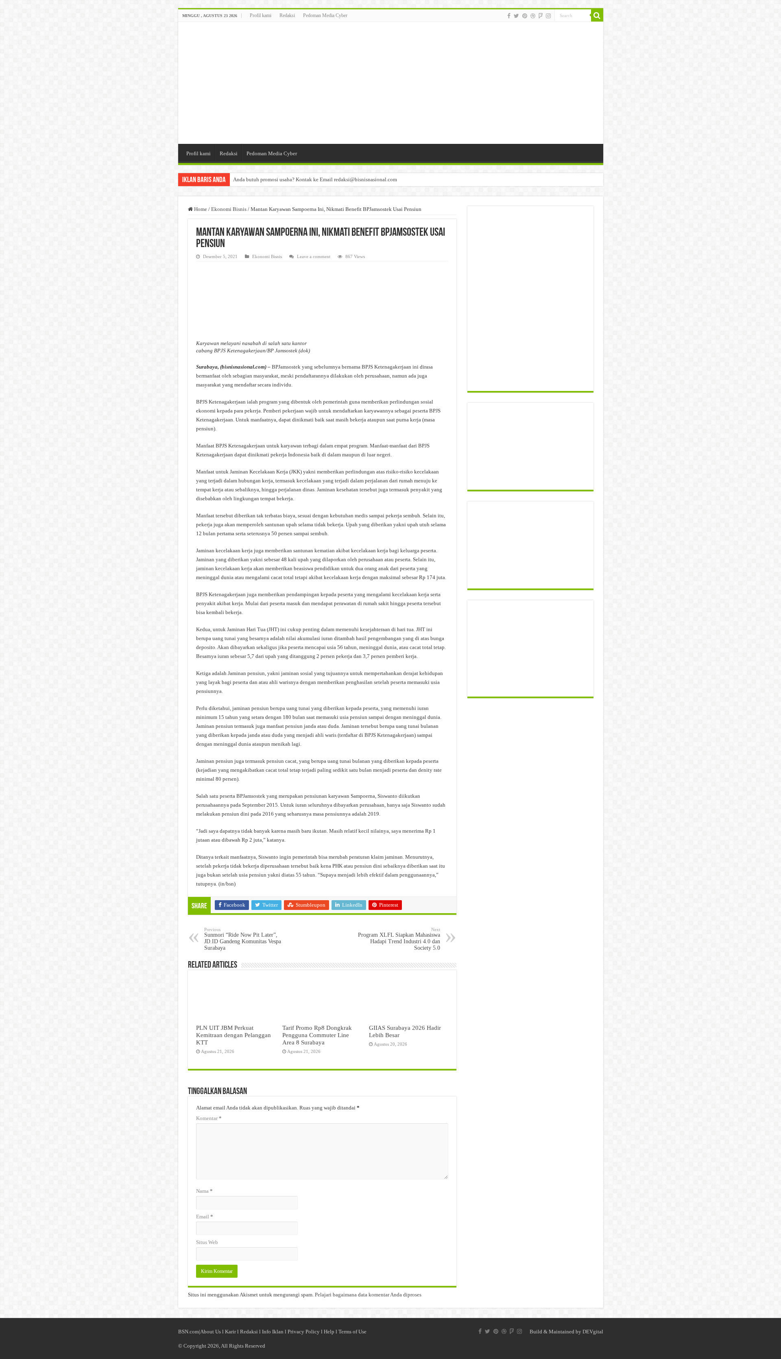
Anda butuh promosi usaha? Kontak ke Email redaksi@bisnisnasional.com (315, 179)
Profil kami (260, 15)
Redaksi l (251, 1332)
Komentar (209, 1118)
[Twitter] (516, 16)
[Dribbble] (533, 16)
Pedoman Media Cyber (325, 15)
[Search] (597, 15)
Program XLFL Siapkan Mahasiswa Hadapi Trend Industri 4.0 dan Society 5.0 (399, 939)
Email (204, 1217)
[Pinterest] (524, 16)
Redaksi (287, 15)
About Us (210, 1332)
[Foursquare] (540, 16)
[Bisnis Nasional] (390, 83)
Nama (204, 1191)
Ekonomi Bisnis (229, 209)
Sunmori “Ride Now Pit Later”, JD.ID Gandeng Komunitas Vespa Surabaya (242, 939)
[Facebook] (508, 16)
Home (200, 209)
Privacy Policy (304, 1332)
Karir (230, 1332)
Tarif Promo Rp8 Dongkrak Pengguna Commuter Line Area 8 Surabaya (317, 1035)
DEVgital (592, 1332)
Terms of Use (352, 1332)
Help (329, 1332)
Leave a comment (313, 256)
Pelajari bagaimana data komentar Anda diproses (368, 1295)
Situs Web (207, 1242)
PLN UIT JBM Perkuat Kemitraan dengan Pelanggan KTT (233, 1035)
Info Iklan (273, 1332)
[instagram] (548, 16)
